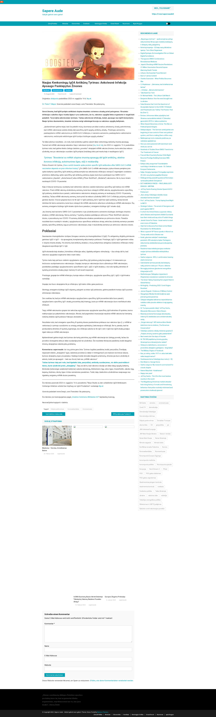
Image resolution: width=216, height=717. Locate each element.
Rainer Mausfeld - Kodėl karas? (151, 370)
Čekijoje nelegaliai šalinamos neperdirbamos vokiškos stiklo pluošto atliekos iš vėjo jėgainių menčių (156, 302)
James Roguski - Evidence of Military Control (156, 291)
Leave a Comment (75, 94)
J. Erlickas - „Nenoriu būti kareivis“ (152, 90)
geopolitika (160, 425)
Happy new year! (146, 373)
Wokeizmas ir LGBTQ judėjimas (150, 504)
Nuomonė (126, 24)
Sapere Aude (52, 11)
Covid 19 (143, 407)
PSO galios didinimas (153, 473)
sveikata (161, 487)
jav (168, 425)
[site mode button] (168, 23)
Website (47, 665)
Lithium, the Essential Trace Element (153, 73)
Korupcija (143, 469)
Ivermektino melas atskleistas (55, 414)
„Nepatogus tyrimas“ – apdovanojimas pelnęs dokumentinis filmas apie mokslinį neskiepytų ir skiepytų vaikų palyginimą (157, 42)
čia (94, 145)
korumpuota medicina (147, 460)
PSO (141, 473)
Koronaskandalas (73, 409)
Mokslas (65, 24)
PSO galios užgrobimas (148, 478)
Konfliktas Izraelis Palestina (149, 447)
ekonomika (143, 425)
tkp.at (89, 99)
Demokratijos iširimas (147, 416)
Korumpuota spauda (164, 464)
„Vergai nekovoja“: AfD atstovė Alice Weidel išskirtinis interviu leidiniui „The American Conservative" (156, 325)
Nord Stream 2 (154, 469)
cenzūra (152, 403)
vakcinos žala (153, 495)
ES (152, 425)
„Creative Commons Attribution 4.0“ (85, 397)
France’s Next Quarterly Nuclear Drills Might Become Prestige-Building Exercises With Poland (156, 158)
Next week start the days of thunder (153, 336)
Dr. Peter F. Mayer (49, 104)
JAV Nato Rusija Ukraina (148, 434)
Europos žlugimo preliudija (115, 597)
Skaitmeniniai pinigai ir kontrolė (150, 482)
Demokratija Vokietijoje (148, 412)
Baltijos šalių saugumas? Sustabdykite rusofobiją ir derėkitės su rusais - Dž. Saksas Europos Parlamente (156, 166)
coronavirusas (164, 403)
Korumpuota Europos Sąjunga (150, 456)
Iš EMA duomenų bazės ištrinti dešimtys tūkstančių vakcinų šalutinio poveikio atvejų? (88, 599)
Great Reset (115, 24)
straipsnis (54, 99)
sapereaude (62, 94)
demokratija (153, 407)
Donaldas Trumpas (163, 420)
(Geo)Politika (52, 24)
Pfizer (165, 469)
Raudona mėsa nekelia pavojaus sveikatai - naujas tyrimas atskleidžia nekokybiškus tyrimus (156, 251)
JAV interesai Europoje (148, 429)
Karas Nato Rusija (146, 438)
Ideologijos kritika (101, 24)
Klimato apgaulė (145, 443)
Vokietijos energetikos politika (150, 500)
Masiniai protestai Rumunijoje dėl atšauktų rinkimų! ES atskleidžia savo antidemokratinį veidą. (156, 316)
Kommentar (49, 624)
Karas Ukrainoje (160, 438)
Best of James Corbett (149, 76)
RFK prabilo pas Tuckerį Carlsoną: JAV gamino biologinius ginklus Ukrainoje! (123, 414)
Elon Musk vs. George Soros (150, 362)
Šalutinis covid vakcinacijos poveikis (152, 509)
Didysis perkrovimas (57, 409)
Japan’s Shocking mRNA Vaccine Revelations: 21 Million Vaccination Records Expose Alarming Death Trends (157, 67)
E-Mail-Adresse (50, 656)
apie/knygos (137, 24)
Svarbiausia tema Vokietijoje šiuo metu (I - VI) (156, 359)
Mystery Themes (102, 712)
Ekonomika (76, 24)
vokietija (164, 495)
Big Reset (47, 90)
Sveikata (86, 24)
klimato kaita (158, 443)
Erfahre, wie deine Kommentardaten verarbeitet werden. (111, 681)
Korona (164, 447)
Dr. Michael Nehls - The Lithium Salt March (155, 96)
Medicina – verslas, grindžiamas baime (54, 449)
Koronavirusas (57, 90)
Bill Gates (143, 403)
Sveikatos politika (146, 491)
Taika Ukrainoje (160, 491)
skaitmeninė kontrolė (147, 487)
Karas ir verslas (165, 434)
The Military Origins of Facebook (152, 351)
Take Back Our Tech (148, 93)
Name (46, 646)
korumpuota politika (147, 464)
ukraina (142, 495)
